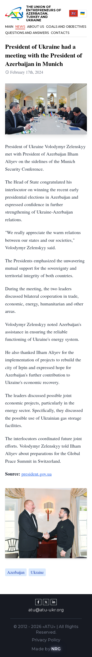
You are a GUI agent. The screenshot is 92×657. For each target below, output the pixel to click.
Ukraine (37, 572)
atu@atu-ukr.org (46, 609)
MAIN (9, 26)
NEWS (20, 26)
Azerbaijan (16, 572)
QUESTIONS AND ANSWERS (27, 33)
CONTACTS (60, 33)
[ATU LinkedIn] (54, 602)
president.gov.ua (36, 474)
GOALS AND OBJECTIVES (66, 26)
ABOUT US (35, 26)
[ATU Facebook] (38, 602)
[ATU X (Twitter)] (46, 602)
